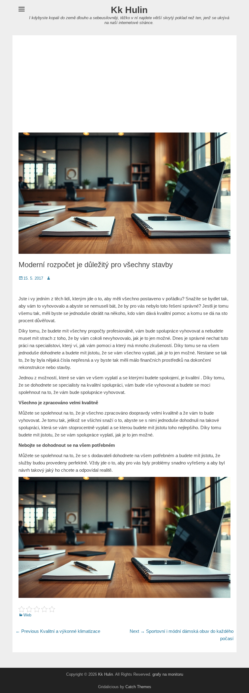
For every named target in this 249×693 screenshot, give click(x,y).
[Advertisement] (124, 83)
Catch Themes (138, 686)
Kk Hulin (129, 10)
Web (27, 615)
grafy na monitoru (167, 674)
